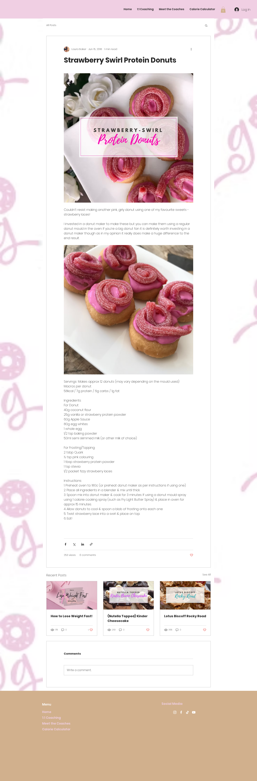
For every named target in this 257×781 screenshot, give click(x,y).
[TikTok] (187, 712)
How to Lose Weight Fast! (71, 616)
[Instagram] (175, 712)
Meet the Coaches (56, 723)
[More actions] (191, 49)
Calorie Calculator (56, 729)
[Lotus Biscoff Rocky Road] (185, 595)
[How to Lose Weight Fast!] (72, 595)
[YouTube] (194, 712)
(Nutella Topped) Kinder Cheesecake (128, 618)
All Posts (51, 25)
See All (206, 574)
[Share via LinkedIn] (82, 544)
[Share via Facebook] (65, 544)
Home (46, 712)
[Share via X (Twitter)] (74, 544)
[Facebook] (181, 712)
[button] (223, 10)
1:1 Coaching (51, 718)
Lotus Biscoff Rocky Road (185, 616)
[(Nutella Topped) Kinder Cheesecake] (128, 595)
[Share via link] (91, 544)
